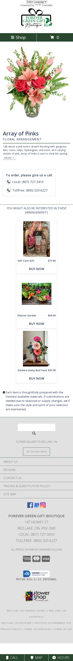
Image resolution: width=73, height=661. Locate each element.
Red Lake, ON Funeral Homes (26, 610)
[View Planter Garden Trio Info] (36, 293)
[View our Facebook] (30, 507)
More (8, 157)
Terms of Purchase (37, 629)
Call (13, 657)
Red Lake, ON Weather (16, 623)
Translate (47, 5)
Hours (62, 657)
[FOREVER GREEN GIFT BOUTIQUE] (36, 28)
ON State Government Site (52, 623)
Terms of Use (63, 629)
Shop (21, 37)
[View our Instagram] (43, 507)
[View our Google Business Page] (36, 507)
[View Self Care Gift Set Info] (36, 239)
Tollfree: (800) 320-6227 (36, 540)
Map (37, 657)
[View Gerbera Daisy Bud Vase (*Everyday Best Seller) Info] (36, 348)
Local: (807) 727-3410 (36, 534)
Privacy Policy (11, 629)
